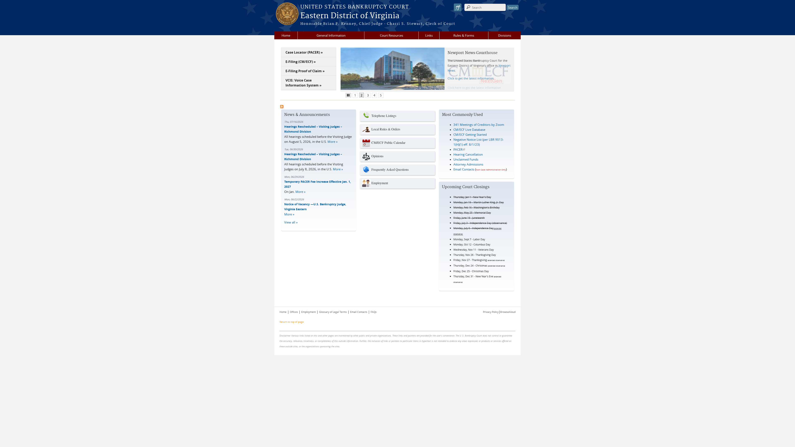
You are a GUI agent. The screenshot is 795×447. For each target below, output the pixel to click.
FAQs (374, 312)
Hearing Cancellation (468, 154)
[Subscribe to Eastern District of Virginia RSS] (281, 107)
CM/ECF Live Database (469, 129)
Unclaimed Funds (465, 159)
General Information (331, 35)
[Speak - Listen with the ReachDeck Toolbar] (457, 7)
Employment (379, 183)
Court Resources (391, 35)
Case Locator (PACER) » (304, 52)
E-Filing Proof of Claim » (305, 71)
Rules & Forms (463, 35)
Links (429, 35)
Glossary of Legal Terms (333, 312)
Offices (294, 312)
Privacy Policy (491, 312)
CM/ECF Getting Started (470, 134)
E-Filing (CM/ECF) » (300, 61)
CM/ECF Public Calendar (388, 142)
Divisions (504, 35)
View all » (291, 222)
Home (286, 35)
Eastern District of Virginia (349, 16)
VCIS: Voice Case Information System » (303, 83)
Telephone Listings (383, 115)
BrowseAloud (508, 312)
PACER (459, 149)
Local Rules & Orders (385, 129)
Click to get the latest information (471, 78)
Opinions (377, 156)
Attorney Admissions (468, 164)
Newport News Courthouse (472, 52)
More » (332, 141)
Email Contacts (463, 169)
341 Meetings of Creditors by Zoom (478, 125)
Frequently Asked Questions (390, 169)
